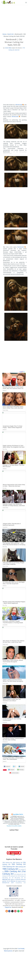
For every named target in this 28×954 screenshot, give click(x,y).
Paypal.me (8, 907)
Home (4, 34)
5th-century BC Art (7, 877)
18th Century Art (20, 867)
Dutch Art (11, 34)
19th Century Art (10, 868)
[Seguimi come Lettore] (7, 912)
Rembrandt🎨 (20, 104)
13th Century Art (7, 862)
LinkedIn (22, 766)
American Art (8, 883)
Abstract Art (6, 879)
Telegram (12, 769)
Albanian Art (14, 881)
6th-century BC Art (20, 877)
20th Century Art (12, 871)
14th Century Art (17, 862)
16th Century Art (19, 864)
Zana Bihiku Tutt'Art (18, 814)
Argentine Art (21, 883)
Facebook (8, 766)
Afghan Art (13, 879)
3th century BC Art (19, 874)
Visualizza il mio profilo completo (14, 825)
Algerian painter (22, 881)
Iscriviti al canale (14, 772)
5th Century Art (22, 876)
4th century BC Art (13, 876)
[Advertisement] (14, 19)
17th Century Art (8, 867)
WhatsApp (21, 769)
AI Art (8, 881)
